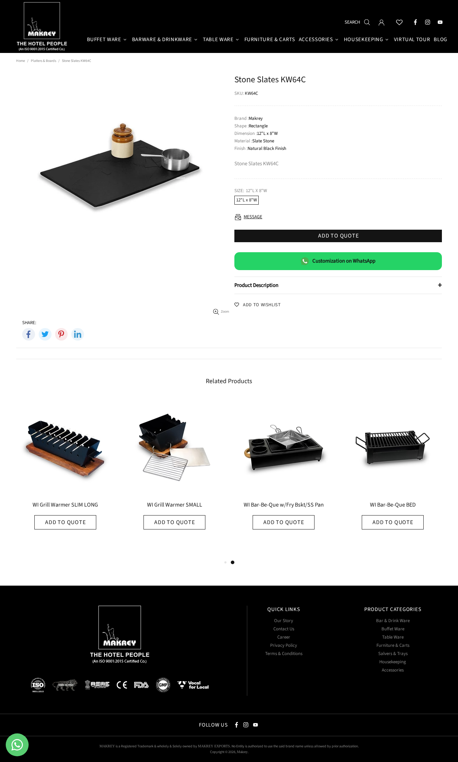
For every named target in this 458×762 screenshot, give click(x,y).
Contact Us (283, 629)
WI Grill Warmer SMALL (174, 505)
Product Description (338, 285)
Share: (29, 323)
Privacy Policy (283, 646)
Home (20, 60)
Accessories (393, 670)
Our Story (283, 621)
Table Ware (393, 637)
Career (283, 637)
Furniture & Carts (392, 646)
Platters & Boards (43, 60)
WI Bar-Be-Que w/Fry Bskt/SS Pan (284, 505)
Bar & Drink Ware (393, 621)
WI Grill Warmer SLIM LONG (65, 505)
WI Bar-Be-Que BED (393, 505)
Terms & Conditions (283, 654)
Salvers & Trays (393, 654)
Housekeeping (392, 662)
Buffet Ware (392, 629)
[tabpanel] (283, 478)
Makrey (43, 27)
